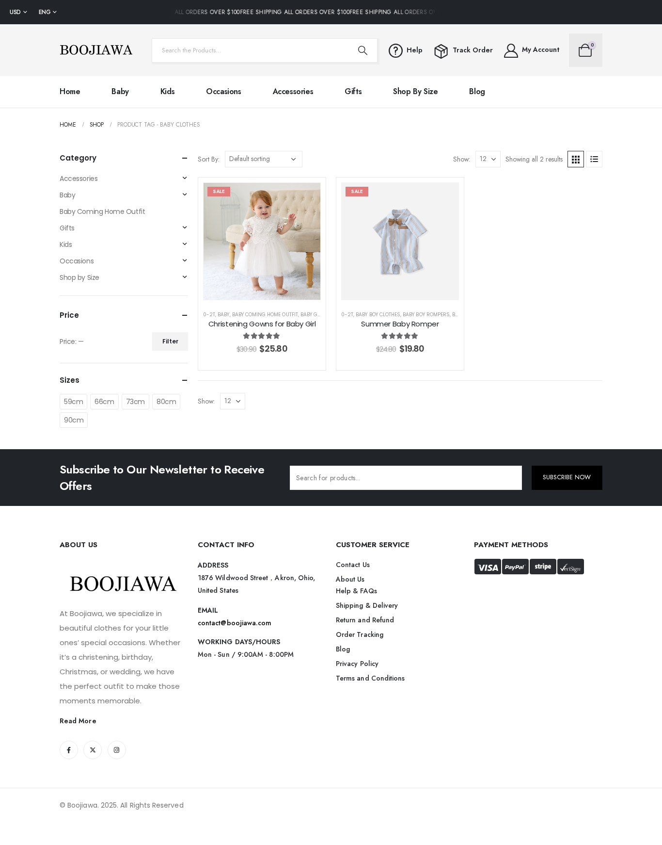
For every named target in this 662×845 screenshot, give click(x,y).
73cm (135, 401)
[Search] (362, 50)
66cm (104, 401)
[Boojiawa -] (96, 50)
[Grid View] (575, 159)
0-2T (209, 314)
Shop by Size (415, 91)
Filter (170, 341)
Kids (167, 91)
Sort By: (209, 159)
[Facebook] (69, 750)
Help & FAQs (356, 591)
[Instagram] (117, 750)
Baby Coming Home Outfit (265, 314)
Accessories (293, 91)
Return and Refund (365, 620)
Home (70, 91)
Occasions (223, 91)
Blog (477, 91)
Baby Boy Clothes (378, 314)
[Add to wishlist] (306, 197)
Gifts (353, 91)
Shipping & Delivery (367, 605)
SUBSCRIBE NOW (567, 477)
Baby (119, 91)
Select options (269, 289)
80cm (166, 401)
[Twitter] (92, 750)
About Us (350, 579)
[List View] (594, 159)
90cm (73, 420)
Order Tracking (359, 634)
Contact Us (353, 564)
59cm (73, 401)
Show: (461, 159)
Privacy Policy (357, 663)
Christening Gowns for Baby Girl (261, 324)
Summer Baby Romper (400, 324)
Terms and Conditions (370, 678)
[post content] (262, 241)
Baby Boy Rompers (426, 314)
